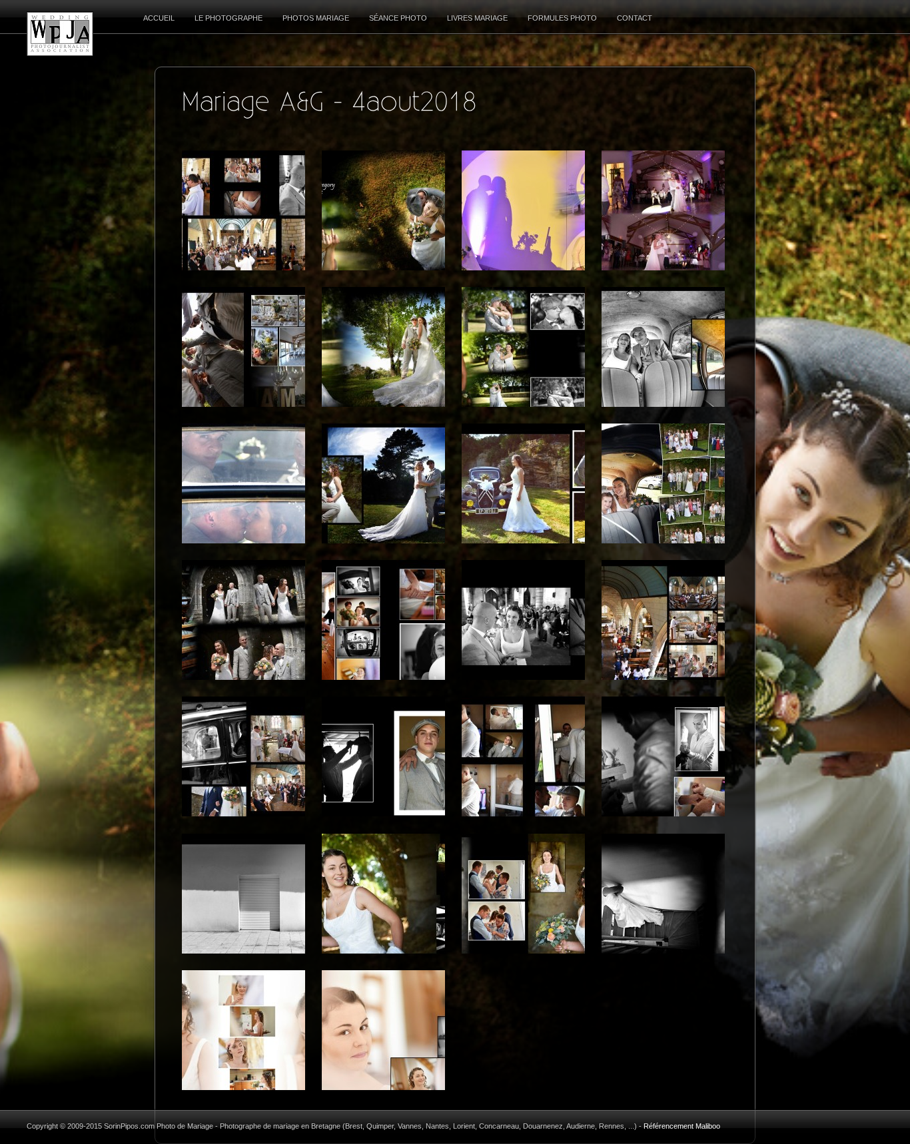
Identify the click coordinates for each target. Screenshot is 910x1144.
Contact (634, 18)
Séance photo (398, 18)
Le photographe (228, 18)
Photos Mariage (315, 18)
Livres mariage (477, 18)
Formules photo (562, 18)
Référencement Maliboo (682, 1126)
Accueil (159, 18)
